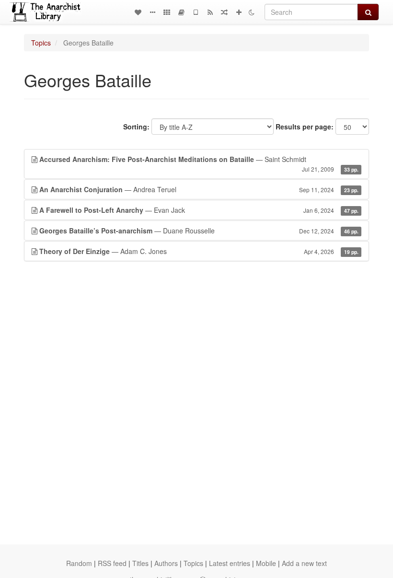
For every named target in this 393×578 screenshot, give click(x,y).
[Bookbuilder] (181, 12)
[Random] (224, 12)
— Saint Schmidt (198, 163)
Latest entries (229, 563)
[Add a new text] (238, 12)
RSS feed (112, 563)
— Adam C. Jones (198, 251)
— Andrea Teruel (198, 189)
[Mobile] (195, 12)
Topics (41, 42)
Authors (166, 563)
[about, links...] (152, 12)
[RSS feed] (210, 12)
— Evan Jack (198, 210)
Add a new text (304, 563)
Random (79, 563)
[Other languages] (167, 12)
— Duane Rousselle (198, 230)
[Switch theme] (251, 12)
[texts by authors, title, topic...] (138, 12)
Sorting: (136, 126)
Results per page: (305, 126)
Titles (140, 563)
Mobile (266, 563)
